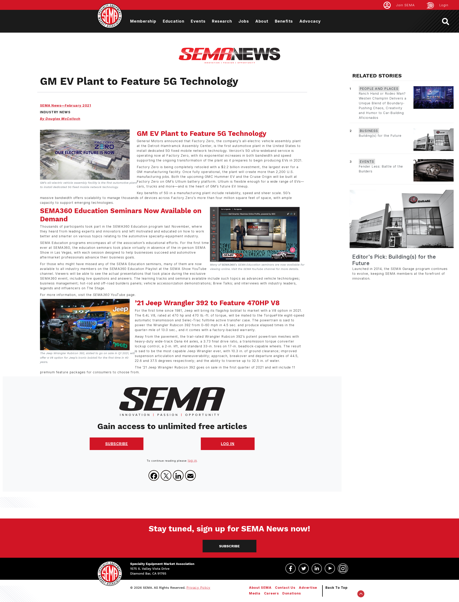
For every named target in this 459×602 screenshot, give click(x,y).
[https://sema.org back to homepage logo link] (448, 21)
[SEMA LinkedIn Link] (317, 568)
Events (198, 21)
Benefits (284, 21)
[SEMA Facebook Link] (290, 568)
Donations (291, 593)
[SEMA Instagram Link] (343, 568)
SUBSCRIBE (116, 444)
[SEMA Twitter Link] (304, 568)
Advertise (308, 587)
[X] (166, 475)
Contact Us (285, 587)
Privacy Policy (198, 587)
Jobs (243, 21)
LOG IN (227, 444)
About (261, 21)
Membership (143, 21)
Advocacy (310, 21)
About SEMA (260, 587)
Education (173, 21)
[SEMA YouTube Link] (330, 568)
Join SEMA (405, 5)
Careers (271, 593)
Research (222, 21)
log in (192, 460)
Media (255, 593)
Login (443, 5)
